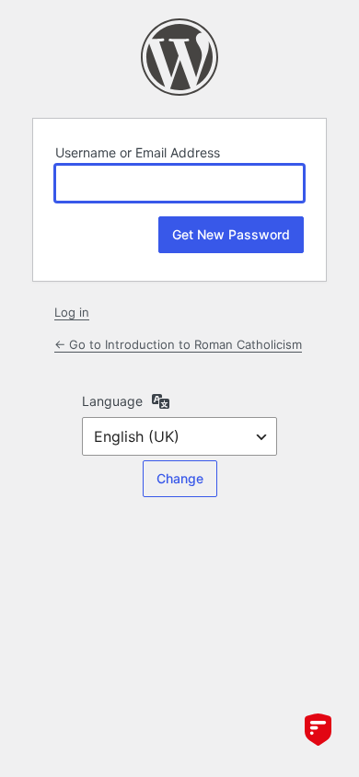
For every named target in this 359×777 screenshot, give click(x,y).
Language (112, 401)
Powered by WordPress (179, 57)
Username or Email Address (137, 152)
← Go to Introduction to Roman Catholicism (178, 344)
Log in (71, 312)
